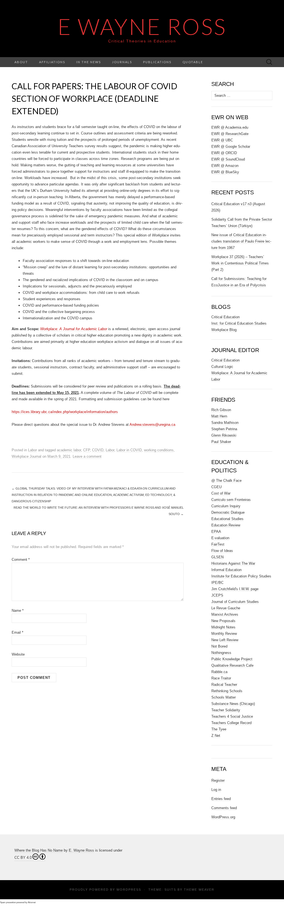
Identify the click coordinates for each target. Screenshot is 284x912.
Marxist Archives (224, 614)
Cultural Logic (222, 367)
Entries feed (221, 799)
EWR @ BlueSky (225, 172)
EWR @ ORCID (224, 153)
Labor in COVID (129, 450)
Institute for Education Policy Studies (241, 576)
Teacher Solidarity (225, 710)
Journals (122, 62)
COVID (97, 450)
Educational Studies (227, 519)
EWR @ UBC (222, 140)
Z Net (215, 735)
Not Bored (219, 646)
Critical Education (225, 317)
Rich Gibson (221, 410)
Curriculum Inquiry (225, 506)
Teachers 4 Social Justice (232, 716)
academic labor (69, 450)
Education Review (225, 525)
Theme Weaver (199, 889)
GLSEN (217, 557)
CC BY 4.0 (23, 857)
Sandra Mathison (225, 423)
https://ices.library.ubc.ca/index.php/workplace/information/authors (65, 412)
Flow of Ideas (222, 551)
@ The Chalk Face (226, 480)
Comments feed (224, 808)
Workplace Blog (224, 330)
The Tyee (218, 729)
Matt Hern (219, 416)
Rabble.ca (219, 672)
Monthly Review (224, 633)
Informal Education (226, 570)
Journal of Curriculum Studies (235, 602)
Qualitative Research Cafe (232, 665)
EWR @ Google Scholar (230, 146)
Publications (157, 62)
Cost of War (220, 493)
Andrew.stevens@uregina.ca (152, 424)
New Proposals (223, 621)
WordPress (128, 889)
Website (18, 654)
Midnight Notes (223, 627)
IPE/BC (217, 582)
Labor (32, 450)
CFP (86, 450)
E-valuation (220, 538)
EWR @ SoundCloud (228, 159)
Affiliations (52, 62)
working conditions (159, 450)
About (21, 62)
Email (17, 632)
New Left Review (224, 640)
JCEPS (217, 595)
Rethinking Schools (226, 691)
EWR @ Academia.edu (229, 127)
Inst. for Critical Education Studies (239, 323)
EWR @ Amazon (225, 166)
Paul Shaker (221, 442)
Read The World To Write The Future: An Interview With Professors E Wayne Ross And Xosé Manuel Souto (99, 511)
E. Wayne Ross (81, 850)
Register (218, 780)
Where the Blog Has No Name (38, 850)
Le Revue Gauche (225, 608)
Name (18, 610)
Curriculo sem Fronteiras (231, 500)
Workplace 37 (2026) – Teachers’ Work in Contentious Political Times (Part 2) (240, 263)
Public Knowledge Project (231, 659)
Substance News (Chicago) (233, 704)
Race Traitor (221, 678)
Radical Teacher (224, 684)
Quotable (192, 62)
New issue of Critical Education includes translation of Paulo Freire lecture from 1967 (241, 241)
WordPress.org (223, 817)
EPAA (216, 531)
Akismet (32, 902)
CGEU (216, 487)
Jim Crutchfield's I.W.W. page (234, 589)
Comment (21, 559)
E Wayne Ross (142, 26)
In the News (88, 62)
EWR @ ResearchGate (229, 134)
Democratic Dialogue (228, 512)
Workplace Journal (26, 456)
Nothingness (221, 653)
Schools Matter (223, 697)
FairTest (217, 544)
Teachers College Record (231, 723)
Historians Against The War (233, 563)
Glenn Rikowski (223, 435)
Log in (216, 790)
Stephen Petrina (224, 429)
